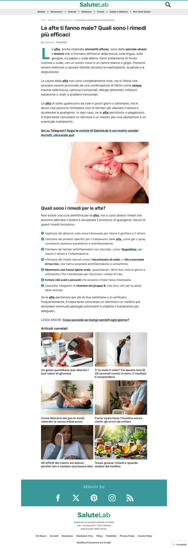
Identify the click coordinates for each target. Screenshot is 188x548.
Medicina (87, 11)
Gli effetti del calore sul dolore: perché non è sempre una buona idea (67, 464)
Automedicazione (65, 20)
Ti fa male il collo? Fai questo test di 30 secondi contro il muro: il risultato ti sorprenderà (121, 373)
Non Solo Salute (142, 11)
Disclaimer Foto (84, 536)
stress (136, 85)
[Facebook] (58, 498)
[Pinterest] (94, 498)
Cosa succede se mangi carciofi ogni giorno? (96, 320)
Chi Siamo (41, 536)
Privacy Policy (127, 536)
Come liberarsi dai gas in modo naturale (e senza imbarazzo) (63, 419)
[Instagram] (112, 498)
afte (57, 49)
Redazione (67, 536)
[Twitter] (76, 498)
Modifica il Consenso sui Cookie (94, 542)
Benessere (56, 11)
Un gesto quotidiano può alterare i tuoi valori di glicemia (65, 371)
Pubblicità (111, 536)
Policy (99, 536)
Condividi (181, 544)
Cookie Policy (145, 536)
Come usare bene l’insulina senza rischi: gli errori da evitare (118, 419)
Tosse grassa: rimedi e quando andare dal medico (116, 464)
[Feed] (130, 498)
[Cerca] (168, 4)
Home (43, 20)
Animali (72, 11)
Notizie (41, 11)
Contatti (54, 536)
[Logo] (94, 4)
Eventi (100, 11)
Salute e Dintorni (119, 11)
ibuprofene (129, 249)
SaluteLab (49, 42)
